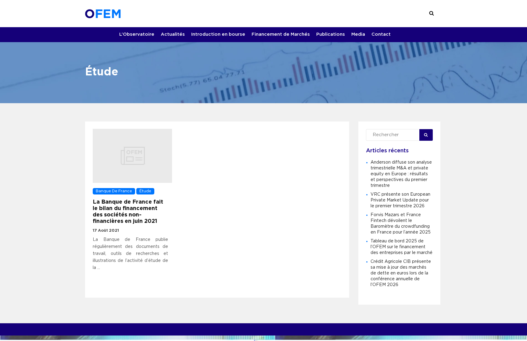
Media (358, 34)
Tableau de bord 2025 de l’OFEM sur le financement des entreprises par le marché (401, 247)
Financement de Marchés (281, 34)
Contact (381, 34)
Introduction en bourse (218, 34)
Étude (145, 191)
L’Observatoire (136, 34)
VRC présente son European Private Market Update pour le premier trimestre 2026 (400, 200)
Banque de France (114, 191)
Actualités (173, 34)
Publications (330, 34)
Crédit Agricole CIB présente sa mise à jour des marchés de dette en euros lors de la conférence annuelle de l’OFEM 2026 (401, 273)
